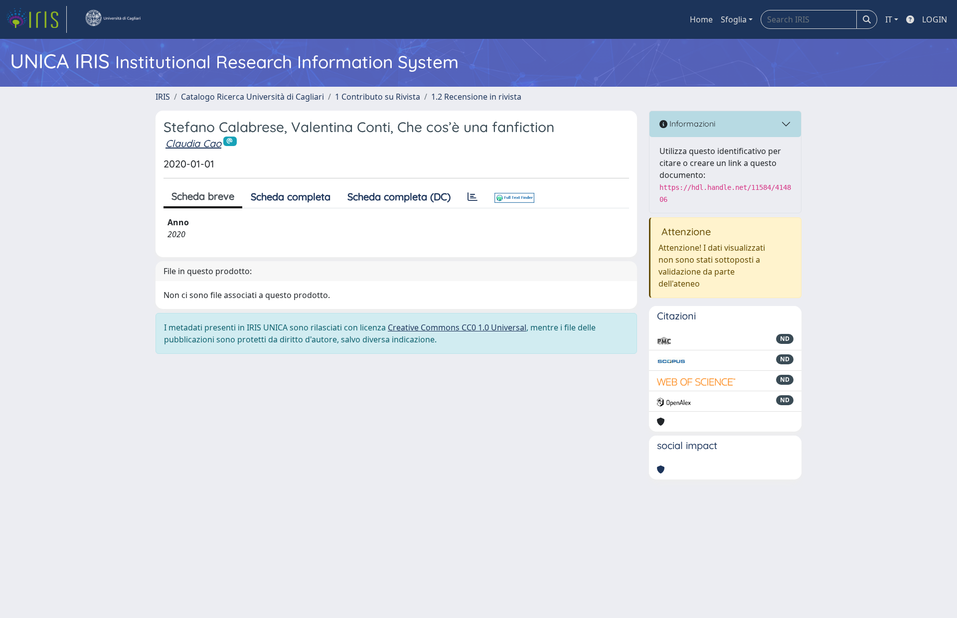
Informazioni (691, 124)
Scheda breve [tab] (202, 196)
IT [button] (888, 19)
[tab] (472, 196)
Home (701, 19)
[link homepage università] (113, 19)
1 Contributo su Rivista (377, 96)
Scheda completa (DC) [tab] (399, 196)
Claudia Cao (193, 143)
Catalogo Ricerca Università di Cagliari (252, 96)
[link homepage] (36, 19)
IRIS (163, 96)
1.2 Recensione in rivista (476, 96)
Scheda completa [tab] (290, 196)
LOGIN (934, 19)
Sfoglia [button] (734, 19)
